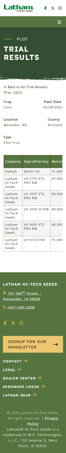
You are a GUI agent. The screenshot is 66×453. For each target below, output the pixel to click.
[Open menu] (59, 22)
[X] (53, 8)
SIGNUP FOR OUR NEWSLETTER (27, 344)
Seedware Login (21, 387)
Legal (9, 370)
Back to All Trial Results (27, 87)
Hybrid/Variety (36, 161)
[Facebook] (45, 8)
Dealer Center (19, 378)
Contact (12, 361)
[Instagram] (60, 8)
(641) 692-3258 (21, 307)
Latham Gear (17, 395)
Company (13, 161)
